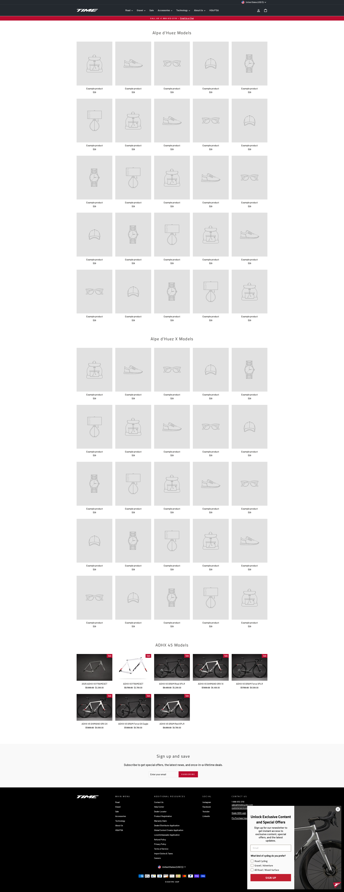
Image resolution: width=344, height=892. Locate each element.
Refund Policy (160, 839)
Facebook (207, 807)
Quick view (94, 677)
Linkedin (206, 816)
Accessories (164, 10)
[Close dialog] (338, 809)
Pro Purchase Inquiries (241, 818)
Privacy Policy (160, 844)
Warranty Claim (160, 821)
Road (128, 10)
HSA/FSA (214, 10)
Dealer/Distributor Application (167, 825)
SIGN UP (271, 878)
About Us (198, 10)
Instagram (207, 802)
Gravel (140, 10)
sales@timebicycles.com (242, 805)
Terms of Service (161, 849)
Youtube (206, 811)
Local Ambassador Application (167, 835)
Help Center (159, 807)
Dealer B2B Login (239, 813)
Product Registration (163, 816)
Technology (182, 10)
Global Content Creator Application (168, 830)
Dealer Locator (160, 811)
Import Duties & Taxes (163, 853)
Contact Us (158, 802)
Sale (151, 10)
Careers (157, 858)
